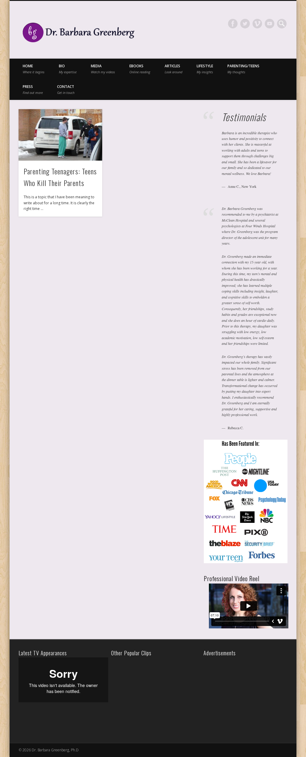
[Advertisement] (247, 694)
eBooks (139, 68)
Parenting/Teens (243, 68)
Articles (173, 68)
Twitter (245, 23)
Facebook (233, 23)
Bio (67, 68)
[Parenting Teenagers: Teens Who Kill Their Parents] (60, 135)
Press (33, 89)
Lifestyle (205, 68)
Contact (65, 89)
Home (34, 68)
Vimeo (257, 23)
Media (103, 68)
